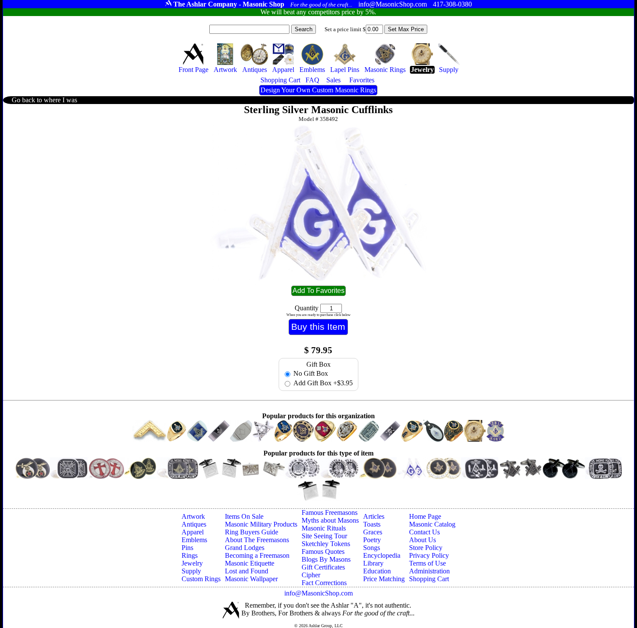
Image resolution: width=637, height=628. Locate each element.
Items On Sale (244, 516)
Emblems (194, 539)
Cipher (311, 575)
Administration (429, 571)
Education (377, 571)
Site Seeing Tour (324, 536)
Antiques (194, 524)
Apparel (193, 532)
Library (373, 563)
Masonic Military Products (261, 524)
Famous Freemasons (330, 512)
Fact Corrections (324, 582)
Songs (371, 547)
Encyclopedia (381, 555)
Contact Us (424, 532)
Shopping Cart (429, 578)
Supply (191, 571)
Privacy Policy (429, 555)
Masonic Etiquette (249, 563)
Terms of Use (427, 563)
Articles (373, 516)
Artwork (193, 516)
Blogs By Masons (326, 559)
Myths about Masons (330, 520)
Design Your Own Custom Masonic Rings (318, 90)
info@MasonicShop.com (318, 593)
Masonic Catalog (432, 524)
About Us (422, 539)
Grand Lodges (244, 547)
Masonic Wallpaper (251, 578)
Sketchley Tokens (326, 543)
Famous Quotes (323, 551)
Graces (372, 532)
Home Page (425, 516)
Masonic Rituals (324, 528)
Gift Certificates (323, 567)
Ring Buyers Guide (251, 532)
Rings (190, 555)
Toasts (371, 524)
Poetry (372, 539)
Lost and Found (246, 571)
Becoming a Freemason (257, 555)
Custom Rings (201, 578)
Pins (187, 547)
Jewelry (192, 563)
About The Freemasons (257, 539)
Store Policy (425, 547)
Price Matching (384, 578)
